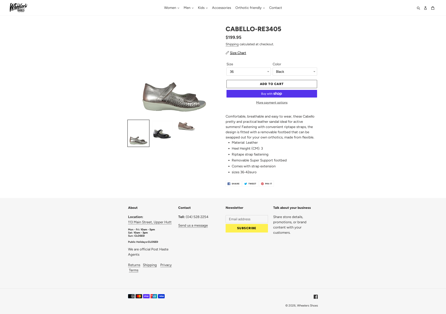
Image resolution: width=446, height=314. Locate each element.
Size (229, 64)
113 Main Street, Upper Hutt (150, 222)
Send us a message (193, 225)
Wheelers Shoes (307, 305)
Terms (133, 270)
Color (277, 64)
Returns (134, 265)
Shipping (232, 44)
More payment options (271, 102)
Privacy (166, 265)
